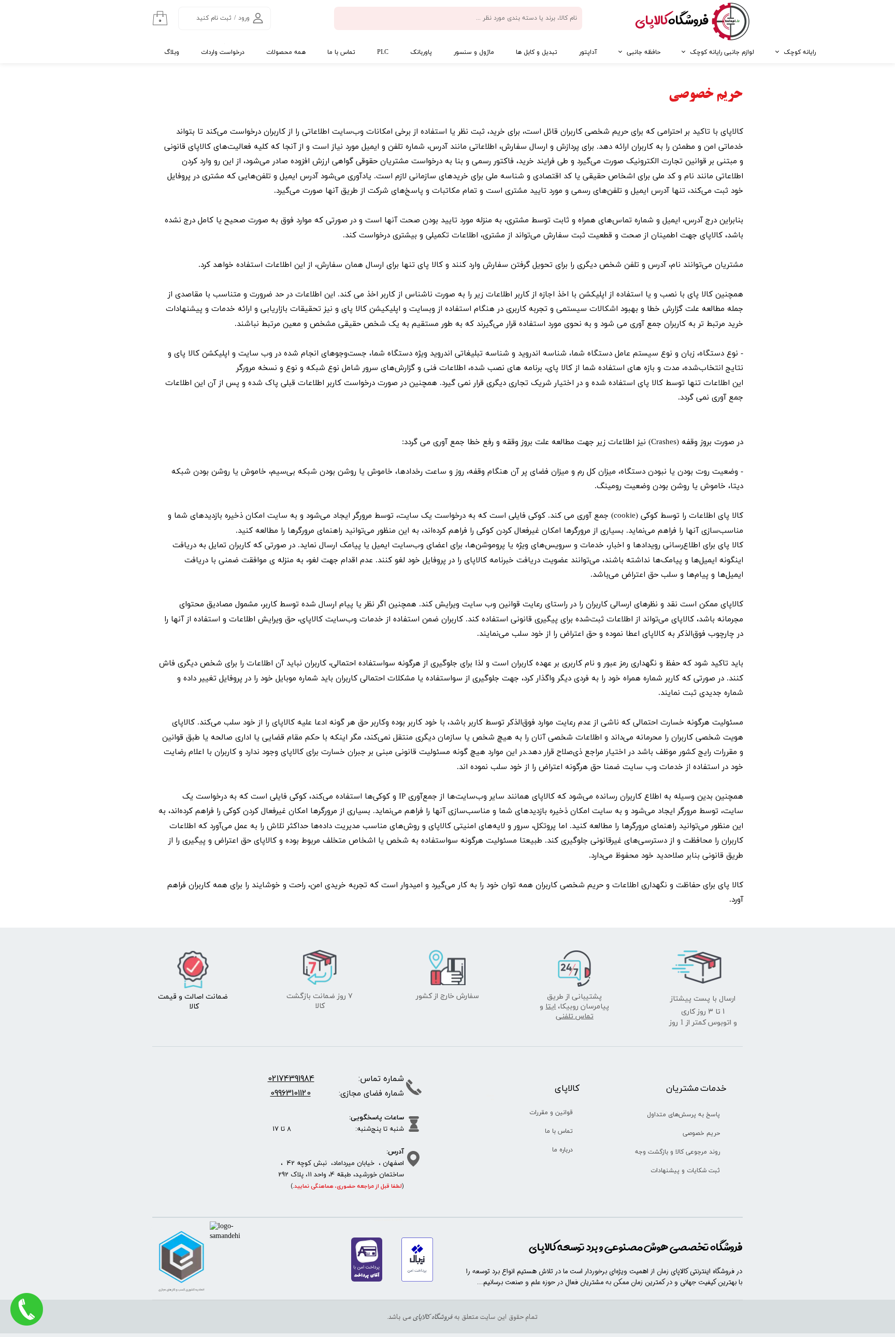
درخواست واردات (222, 52)
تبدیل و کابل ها (536, 52)
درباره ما (562, 1150)
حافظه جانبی (643, 52)
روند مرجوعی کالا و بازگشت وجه (681, 1152)
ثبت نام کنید (214, 18)
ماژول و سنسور (474, 52)
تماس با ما (341, 52)
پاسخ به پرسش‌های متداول (683, 1115)
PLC (382, 52)
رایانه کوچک (800, 52)
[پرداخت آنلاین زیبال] (417, 1280)
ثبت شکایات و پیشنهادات (685, 1171)
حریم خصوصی (701, 1133)
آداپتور (588, 52)
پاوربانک (421, 52)
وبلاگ (171, 52)
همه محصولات (286, 52)
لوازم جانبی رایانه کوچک (722, 52)
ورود (244, 18)
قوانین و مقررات (551, 1112)
